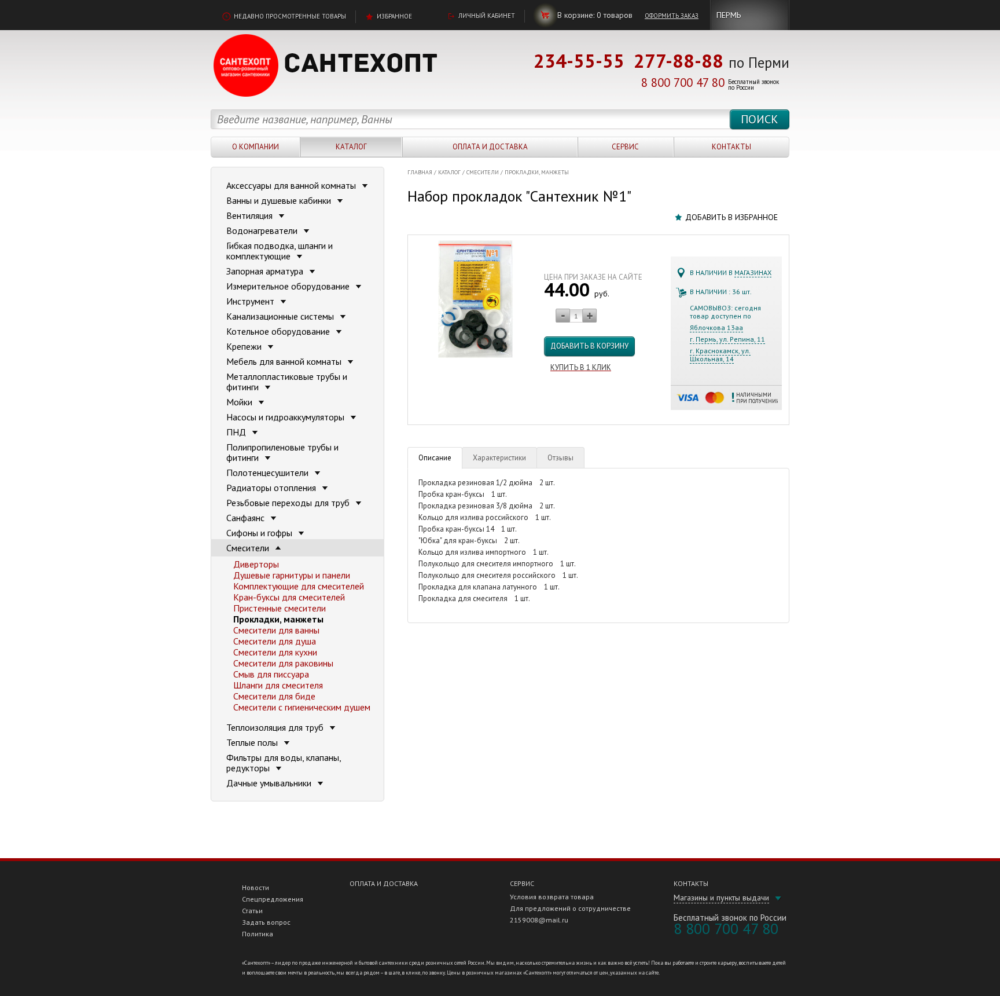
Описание (434, 458)
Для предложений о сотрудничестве (570, 908)
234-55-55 (579, 60)
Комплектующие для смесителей (298, 586)
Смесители (482, 172)
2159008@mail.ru (539, 920)
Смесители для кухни (275, 652)
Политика (257, 933)
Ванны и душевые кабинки (279, 200)
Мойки (240, 402)
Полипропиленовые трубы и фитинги (282, 452)
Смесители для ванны (276, 630)
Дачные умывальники (270, 783)
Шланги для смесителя (278, 685)
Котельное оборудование (279, 331)
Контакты (731, 147)
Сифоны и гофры (260, 533)
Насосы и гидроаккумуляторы (286, 417)
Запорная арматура (266, 271)
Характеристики (499, 458)
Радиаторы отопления (272, 487)
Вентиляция (250, 215)
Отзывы (560, 458)
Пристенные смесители (279, 608)
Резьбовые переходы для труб (289, 502)
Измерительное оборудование (289, 286)
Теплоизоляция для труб (276, 727)
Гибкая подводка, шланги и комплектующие (279, 251)
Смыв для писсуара (271, 674)
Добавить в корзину (589, 346)
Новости (255, 887)
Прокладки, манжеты (537, 172)
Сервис (625, 147)
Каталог (351, 147)
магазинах (752, 272)
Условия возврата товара (552, 896)
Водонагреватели (263, 230)
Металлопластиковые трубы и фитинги (286, 382)
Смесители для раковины (283, 663)
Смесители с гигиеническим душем (301, 707)
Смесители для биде (274, 696)
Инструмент (251, 301)
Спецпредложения (272, 899)
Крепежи (245, 346)
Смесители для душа (274, 641)
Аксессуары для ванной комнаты (292, 185)
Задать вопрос (266, 922)
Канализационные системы (281, 316)
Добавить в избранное (731, 217)
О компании (255, 147)
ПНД (237, 432)
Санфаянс (246, 517)
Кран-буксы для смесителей (289, 597)
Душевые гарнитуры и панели (291, 575)
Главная (419, 172)
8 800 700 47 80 (683, 82)
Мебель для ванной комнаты (285, 361)
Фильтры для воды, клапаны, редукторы (283, 763)
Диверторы (256, 564)
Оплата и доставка (490, 147)
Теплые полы (253, 742)
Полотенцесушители (268, 472)
